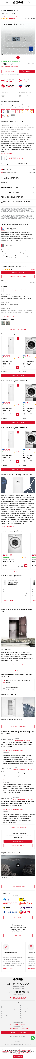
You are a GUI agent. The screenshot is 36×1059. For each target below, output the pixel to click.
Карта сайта (18, 1041)
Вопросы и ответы (25, 1014)
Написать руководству (18, 1032)
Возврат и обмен (6, 1014)
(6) (18, 358)
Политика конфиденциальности (18, 1036)
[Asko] (18, 2)
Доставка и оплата (7, 1006)
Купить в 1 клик (9, 71)
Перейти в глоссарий (18, 664)
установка (9, 86)
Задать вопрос (18, 841)
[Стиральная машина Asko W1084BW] (15, 543)
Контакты (4, 1018)
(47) (26, 557)
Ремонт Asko (5, 1016)
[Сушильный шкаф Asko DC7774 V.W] (10, 345)
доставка (9, 81)
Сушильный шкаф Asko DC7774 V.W (24, 740)
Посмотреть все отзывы (18, 276)
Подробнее (18, 917)
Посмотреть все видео (18, 886)
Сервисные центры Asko (8, 1010)
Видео (22, 1018)
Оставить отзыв (18, 272)
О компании (23, 1006)
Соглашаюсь (18, 1056)
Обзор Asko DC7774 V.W (16, 158)
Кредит (3, 1012)
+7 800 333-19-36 (18, 992)
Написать (18, 935)
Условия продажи (18, 1039)
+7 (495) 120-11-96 (18, 930)
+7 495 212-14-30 (18, 984)
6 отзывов (12, 18)
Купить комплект (18, 375)
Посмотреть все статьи (18, 726)
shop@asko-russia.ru (18, 1024)
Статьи (22, 1010)
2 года (25, 81)
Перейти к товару (8, 600)
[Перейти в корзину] (34, 2)
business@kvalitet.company (18, 1028)
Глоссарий (23, 1012)
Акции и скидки (24, 1008)
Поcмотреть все (18, 845)
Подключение (5, 1008)
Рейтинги (22, 1016)
